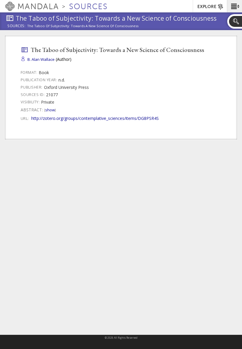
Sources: (16, 26)
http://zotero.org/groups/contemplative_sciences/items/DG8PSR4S (95, 118)
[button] (234, 6)
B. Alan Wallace (41, 59)
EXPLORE (206, 6)
